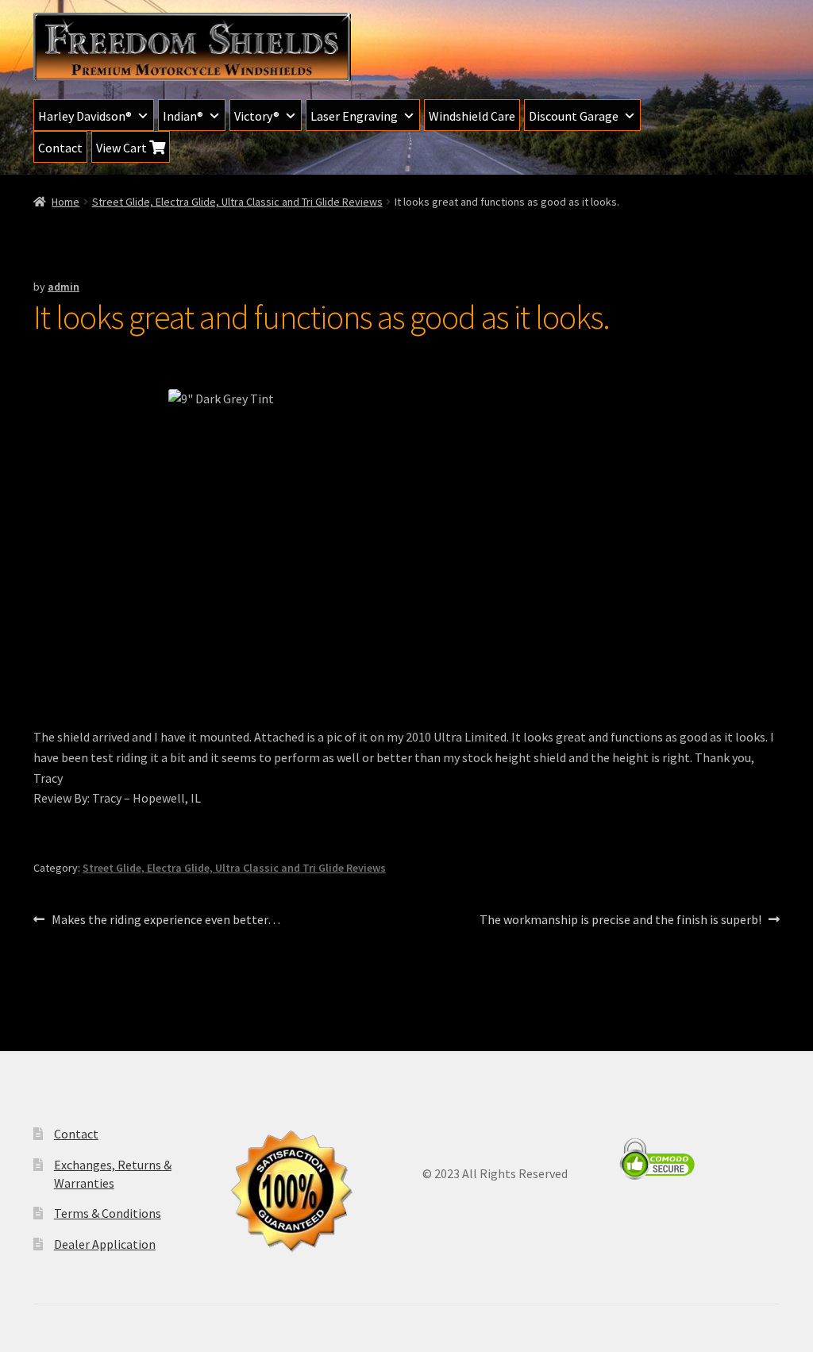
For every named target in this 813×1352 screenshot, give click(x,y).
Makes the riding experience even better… (165, 920)
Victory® (256, 116)
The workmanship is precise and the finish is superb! (620, 920)
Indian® (183, 116)
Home (65, 202)
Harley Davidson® (85, 116)
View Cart (122, 148)
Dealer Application (105, 1244)
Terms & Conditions (107, 1213)
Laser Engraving (354, 116)
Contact (60, 148)
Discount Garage (573, 116)
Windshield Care (472, 116)
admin (63, 286)
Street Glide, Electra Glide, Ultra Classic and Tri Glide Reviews (237, 202)
